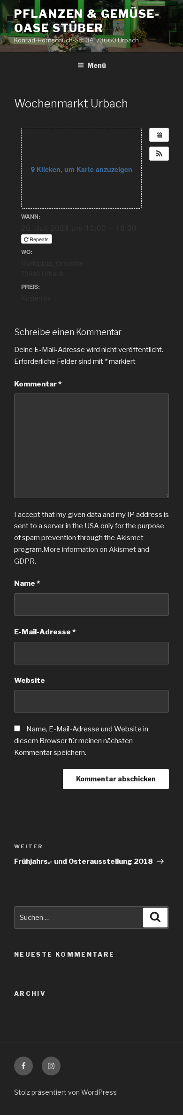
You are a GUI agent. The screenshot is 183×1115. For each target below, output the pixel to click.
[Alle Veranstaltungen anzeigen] (159, 135)
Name (27, 583)
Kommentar (37, 384)
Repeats (39, 239)
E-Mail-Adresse (45, 632)
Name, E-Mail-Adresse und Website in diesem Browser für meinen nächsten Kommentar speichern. (81, 741)
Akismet (130, 537)
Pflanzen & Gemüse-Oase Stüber (87, 21)
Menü (96, 65)
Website (29, 680)
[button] (159, 153)
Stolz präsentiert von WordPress (65, 1092)
